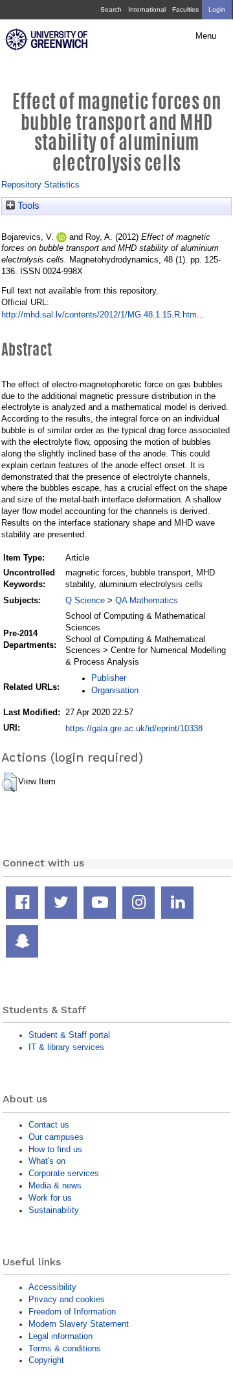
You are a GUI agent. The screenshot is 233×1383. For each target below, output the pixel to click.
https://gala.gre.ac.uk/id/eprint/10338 (134, 728)
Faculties (185, 9)
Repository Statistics (40, 184)
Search (111, 9)
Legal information (60, 1336)
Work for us (50, 1198)
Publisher (108, 678)
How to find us (55, 1149)
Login (216, 9)
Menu (205, 36)
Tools (27, 205)
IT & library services (66, 1047)
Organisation (115, 690)
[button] (9, 782)
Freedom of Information (72, 1311)
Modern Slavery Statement (78, 1324)
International (147, 9)
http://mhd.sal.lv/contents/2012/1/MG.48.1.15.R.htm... (103, 314)
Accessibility (52, 1287)
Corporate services (63, 1173)
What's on (46, 1161)
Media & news (55, 1185)
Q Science (85, 600)
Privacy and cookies (66, 1299)
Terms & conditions (64, 1348)
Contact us (48, 1125)
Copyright (46, 1360)
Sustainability (53, 1210)
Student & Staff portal (69, 1035)
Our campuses (55, 1137)
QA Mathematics (146, 600)
